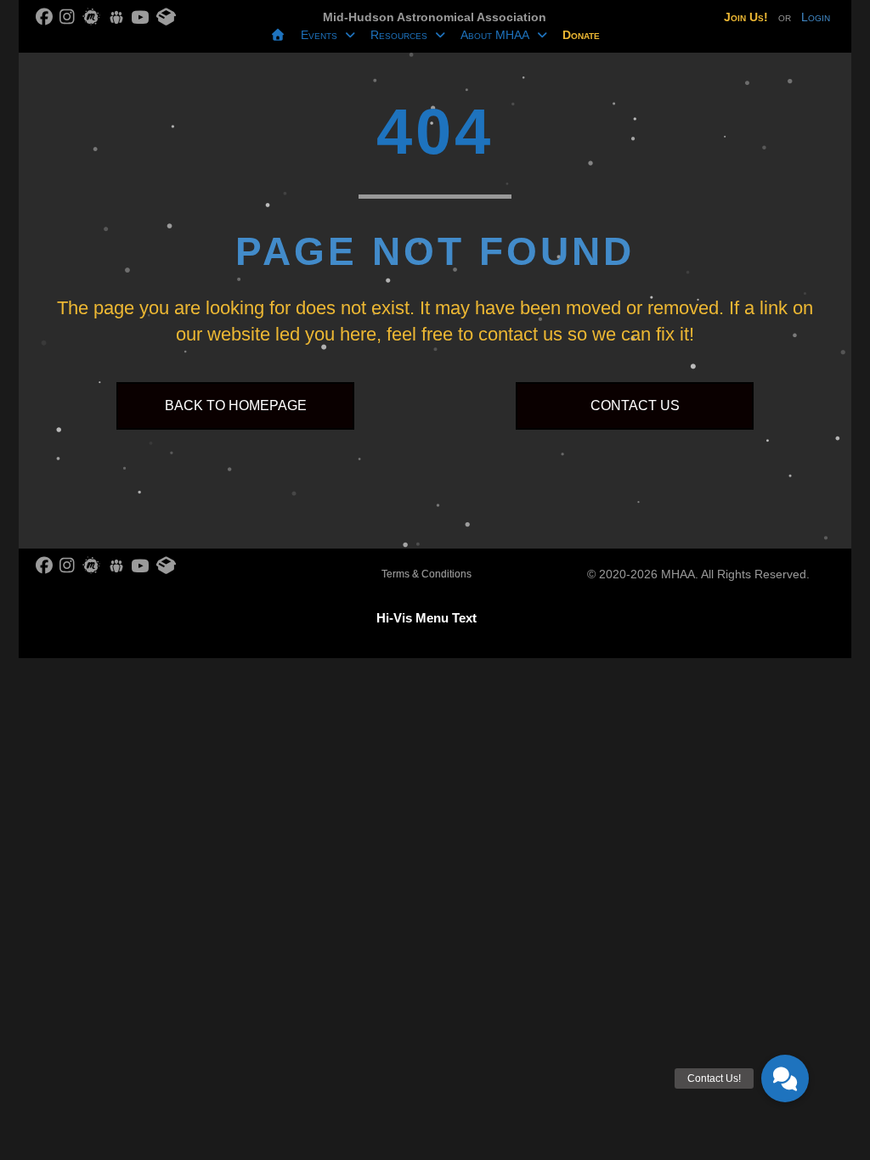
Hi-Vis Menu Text (426, 618)
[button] (785, 1078)
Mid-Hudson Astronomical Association (434, 17)
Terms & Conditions (426, 574)
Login (815, 17)
